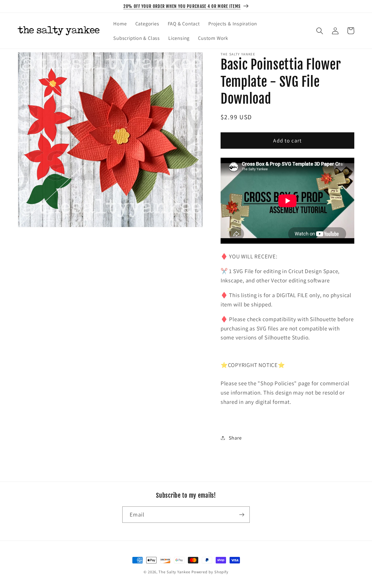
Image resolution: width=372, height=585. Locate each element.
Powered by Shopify (209, 571)
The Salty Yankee (174, 571)
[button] (319, 30)
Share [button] (235, 437)
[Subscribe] (241, 514)
